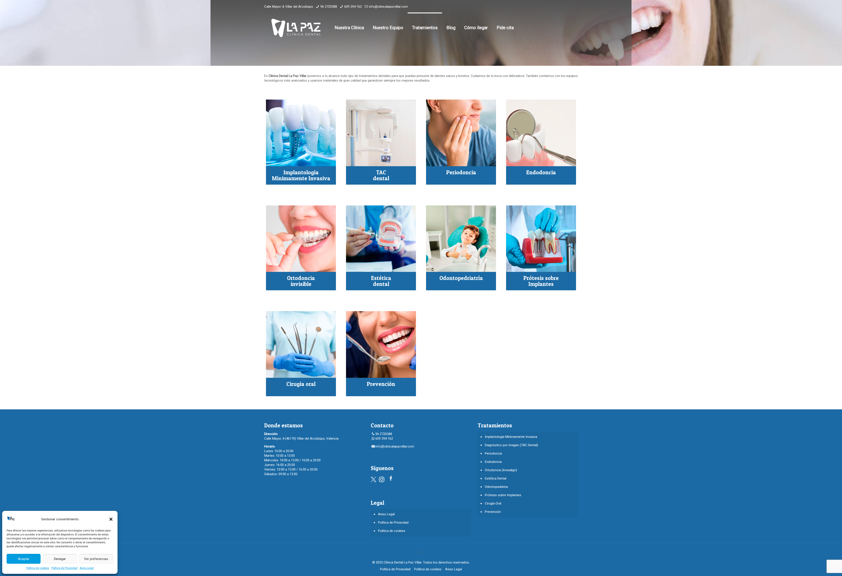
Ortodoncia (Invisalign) (501, 470)
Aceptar (23, 559)
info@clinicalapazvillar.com (388, 7)
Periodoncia (493, 453)
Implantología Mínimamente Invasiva (511, 437)
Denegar (60, 559)
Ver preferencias (96, 559)
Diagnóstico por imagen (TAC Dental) (511, 445)
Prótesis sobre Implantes (503, 495)
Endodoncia (493, 462)
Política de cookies (37, 568)
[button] (111, 519)
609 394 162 (353, 7)
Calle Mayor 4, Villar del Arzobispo (288, 7)
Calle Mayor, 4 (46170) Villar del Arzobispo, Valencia (301, 438)
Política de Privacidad (64, 568)
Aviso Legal (87, 568)
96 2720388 (328, 7)
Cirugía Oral (493, 503)
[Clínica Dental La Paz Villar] (296, 27)
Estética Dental (495, 478)
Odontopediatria (496, 487)
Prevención (493, 512)
